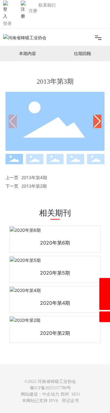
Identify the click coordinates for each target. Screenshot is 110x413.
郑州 (65, 394)
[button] (97, 121)
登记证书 (70, 400)
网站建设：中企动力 (40, 394)
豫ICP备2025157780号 (50, 388)
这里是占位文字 (55, 243)
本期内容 (27, 53)
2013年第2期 (34, 186)
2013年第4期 (34, 177)
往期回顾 (82, 53)
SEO (76, 394)
